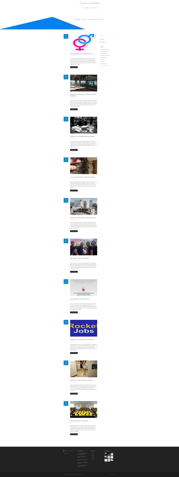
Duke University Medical (104, 53)
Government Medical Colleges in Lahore (82, 460)
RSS (92, 459)
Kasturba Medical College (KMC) (79, 420)
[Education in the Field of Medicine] (89, 3)
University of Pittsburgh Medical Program (82, 136)
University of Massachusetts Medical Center (83, 217)
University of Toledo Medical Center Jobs (82, 339)
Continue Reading (74, 67)
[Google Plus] (105, 42)
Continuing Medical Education (75, 55)
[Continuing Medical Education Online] (106, 454)
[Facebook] (101, 42)
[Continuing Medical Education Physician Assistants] (109, 454)
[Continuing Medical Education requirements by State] (112, 457)
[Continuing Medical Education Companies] (106, 460)
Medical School (73, 300)
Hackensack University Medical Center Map (82, 463)
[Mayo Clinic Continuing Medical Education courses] (106, 457)
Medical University (73, 138)
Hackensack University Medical (105, 55)
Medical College (73, 422)
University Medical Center (74, 97)
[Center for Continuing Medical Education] (112, 460)
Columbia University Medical (105, 49)
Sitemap (93, 457)
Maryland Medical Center (104, 57)
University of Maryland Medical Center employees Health (82, 454)
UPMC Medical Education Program (79, 258)
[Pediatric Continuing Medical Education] (109, 460)
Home (93, 453)
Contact (93, 455)
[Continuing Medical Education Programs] (112, 454)
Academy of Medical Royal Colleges (81, 457)
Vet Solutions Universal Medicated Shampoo (82, 177)
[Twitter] (103, 42)
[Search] (114, 35)
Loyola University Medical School (79, 299)
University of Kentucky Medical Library (81, 380)
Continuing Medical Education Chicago (81, 53)
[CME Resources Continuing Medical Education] (109, 457)
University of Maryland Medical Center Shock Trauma (82, 466)
